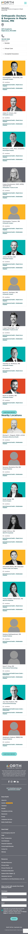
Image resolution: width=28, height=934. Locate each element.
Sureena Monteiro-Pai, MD (12, 467)
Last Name (4, 897)
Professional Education (7, 870)
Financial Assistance (6, 843)
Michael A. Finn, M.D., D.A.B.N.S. (14, 148)
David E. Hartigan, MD (10, 292)
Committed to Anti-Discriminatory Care (14, 879)
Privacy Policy (5, 865)
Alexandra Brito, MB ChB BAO (13, 566)
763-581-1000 (5, 39)
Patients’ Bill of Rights (10, 873)
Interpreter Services (6, 876)
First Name (4, 891)
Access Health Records (7, 846)
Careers (3, 803)
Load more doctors (9, 412)
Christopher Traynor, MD (11, 221)
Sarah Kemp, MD (8, 499)
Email (2, 903)
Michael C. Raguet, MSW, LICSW (14, 435)
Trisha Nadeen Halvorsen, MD (13, 598)
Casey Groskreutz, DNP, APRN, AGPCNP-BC (13, 185)
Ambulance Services (6, 819)
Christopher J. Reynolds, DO (13, 77)
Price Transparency (6, 838)
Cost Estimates (5, 840)
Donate (3, 808)
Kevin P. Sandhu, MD (10, 395)
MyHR (7, 927)
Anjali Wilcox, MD (9, 531)
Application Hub (18, 927)
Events (3, 816)
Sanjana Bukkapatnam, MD (12, 634)
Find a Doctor (5, 7)
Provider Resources (6, 862)
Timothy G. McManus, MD (11, 363)
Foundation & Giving (6, 811)
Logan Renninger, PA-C (11, 328)
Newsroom (4, 814)
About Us (3, 800)
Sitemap (3, 851)
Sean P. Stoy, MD (8, 666)
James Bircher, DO (9, 257)
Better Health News (6, 822)
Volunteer (4, 805)
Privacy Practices (9, 868)
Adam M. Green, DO (9, 113)
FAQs (2, 835)
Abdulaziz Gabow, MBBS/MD (13, 737)
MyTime (12, 927)
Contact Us (4, 849)
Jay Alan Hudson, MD (10, 702)
